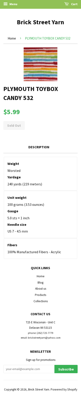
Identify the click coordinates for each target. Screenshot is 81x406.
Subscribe (66, 369)
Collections (41, 301)
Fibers (12, 245)
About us (40, 289)
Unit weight (17, 197)
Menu (13, 4)
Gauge (12, 211)
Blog (40, 282)
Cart (74, 4)
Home (12, 38)
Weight (13, 163)
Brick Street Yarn (40, 22)
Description (38, 147)
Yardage (14, 177)
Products (40, 295)
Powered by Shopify (64, 389)
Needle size (16, 224)
